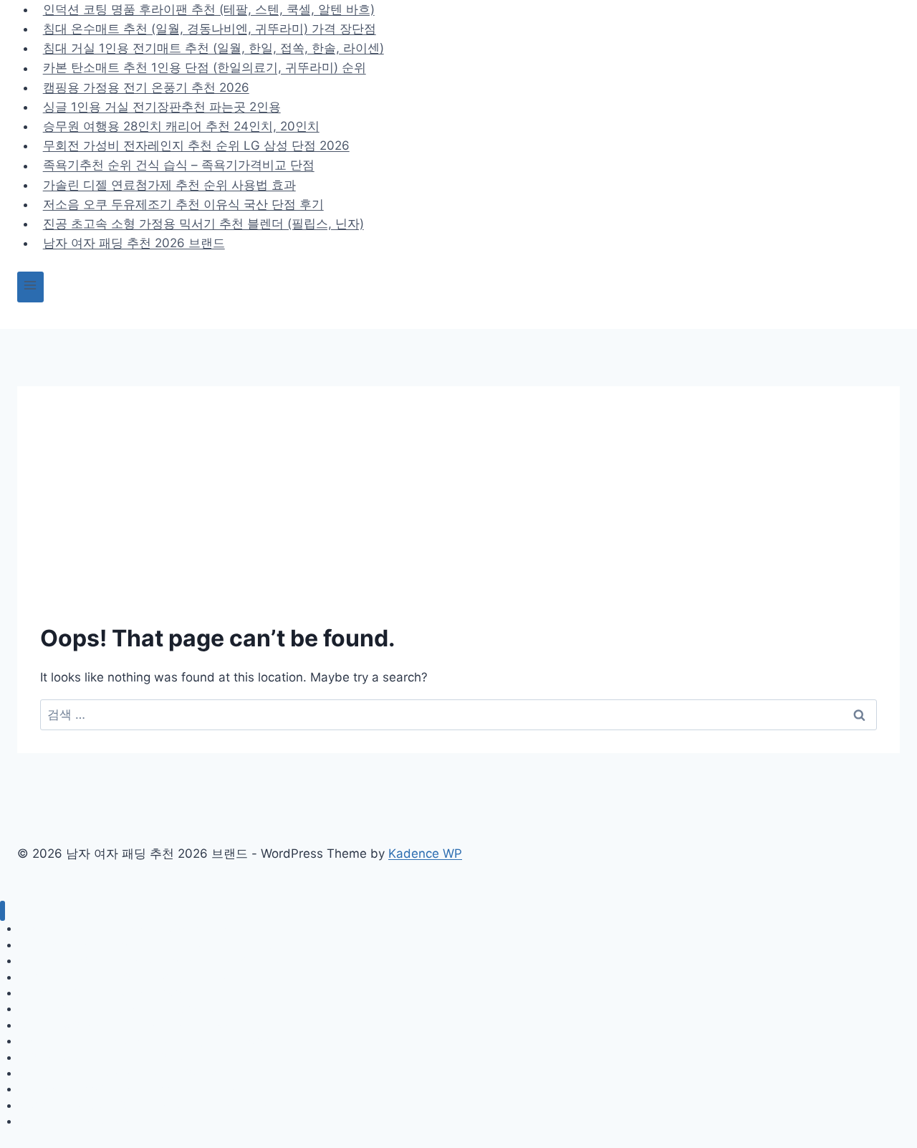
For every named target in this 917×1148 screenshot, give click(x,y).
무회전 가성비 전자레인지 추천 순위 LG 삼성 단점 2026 (196, 145)
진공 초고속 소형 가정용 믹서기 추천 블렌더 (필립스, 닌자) (203, 223)
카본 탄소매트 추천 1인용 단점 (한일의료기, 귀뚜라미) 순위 (204, 68)
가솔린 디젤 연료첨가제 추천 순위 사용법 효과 (169, 185)
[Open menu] (30, 287)
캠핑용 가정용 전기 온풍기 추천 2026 (146, 87)
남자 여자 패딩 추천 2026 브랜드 (134, 243)
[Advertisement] (458, 516)
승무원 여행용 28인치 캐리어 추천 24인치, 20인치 (181, 126)
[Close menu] (2, 911)
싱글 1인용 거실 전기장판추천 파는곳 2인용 (162, 107)
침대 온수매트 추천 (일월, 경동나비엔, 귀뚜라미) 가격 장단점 (209, 28)
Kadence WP (425, 853)
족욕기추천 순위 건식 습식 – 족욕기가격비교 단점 (179, 165)
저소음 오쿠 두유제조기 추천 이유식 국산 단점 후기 (183, 204)
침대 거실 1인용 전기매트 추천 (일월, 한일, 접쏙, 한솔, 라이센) (213, 48)
